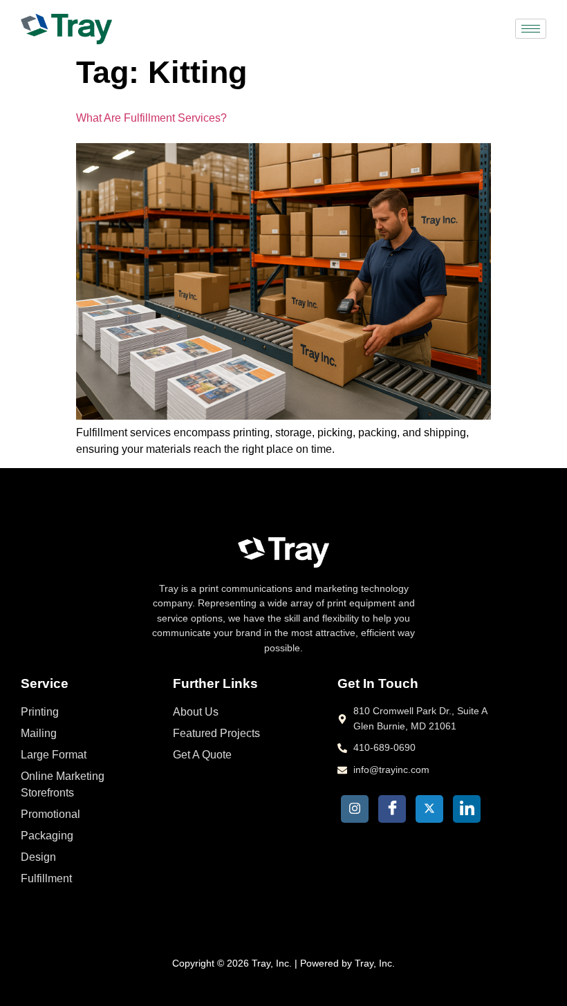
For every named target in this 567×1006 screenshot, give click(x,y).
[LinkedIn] (467, 809)
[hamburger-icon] (530, 29)
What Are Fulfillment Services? (151, 118)
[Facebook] (392, 809)
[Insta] (355, 809)
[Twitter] (429, 809)
